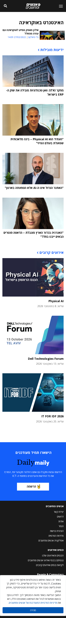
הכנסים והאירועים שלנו (53, 555)
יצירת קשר (59, 511)
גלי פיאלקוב (33, 37)
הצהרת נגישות (57, 530)
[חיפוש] (5, 6)
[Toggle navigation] (60, 6)
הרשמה (31, 486)
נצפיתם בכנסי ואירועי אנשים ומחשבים (46, 560)
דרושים (60, 516)
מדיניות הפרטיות (56, 535)
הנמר (61, 526)
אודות (61, 521)
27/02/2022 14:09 (17, 37)
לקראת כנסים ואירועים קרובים (50, 565)
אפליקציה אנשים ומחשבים (51, 540)
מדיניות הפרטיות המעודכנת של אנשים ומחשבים (33, 602)
